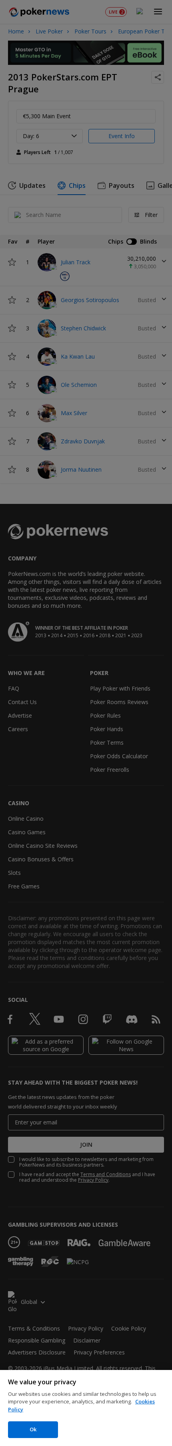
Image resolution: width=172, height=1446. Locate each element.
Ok (33, 1429)
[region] (86, 1408)
